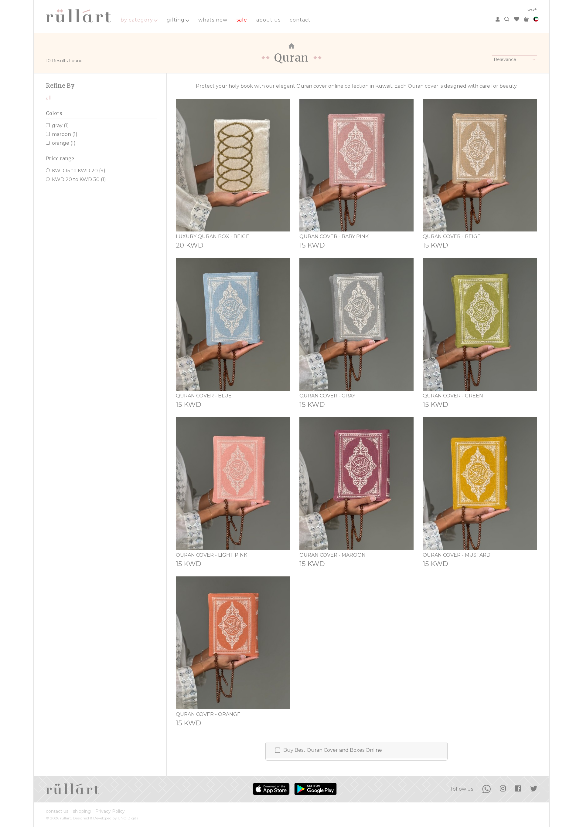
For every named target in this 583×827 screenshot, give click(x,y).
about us (268, 20)
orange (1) (64, 143)
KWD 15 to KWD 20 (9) (78, 171)
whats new (212, 20)
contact (300, 20)
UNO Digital (128, 818)
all (49, 98)
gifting (176, 20)
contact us (57, 811)
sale (242, 20)
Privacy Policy (110, 811)
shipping (82, 811)
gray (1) (60, 125)
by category (137, 20)
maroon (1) (64, 134)
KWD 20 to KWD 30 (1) (79, 179)
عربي (532, 8)
